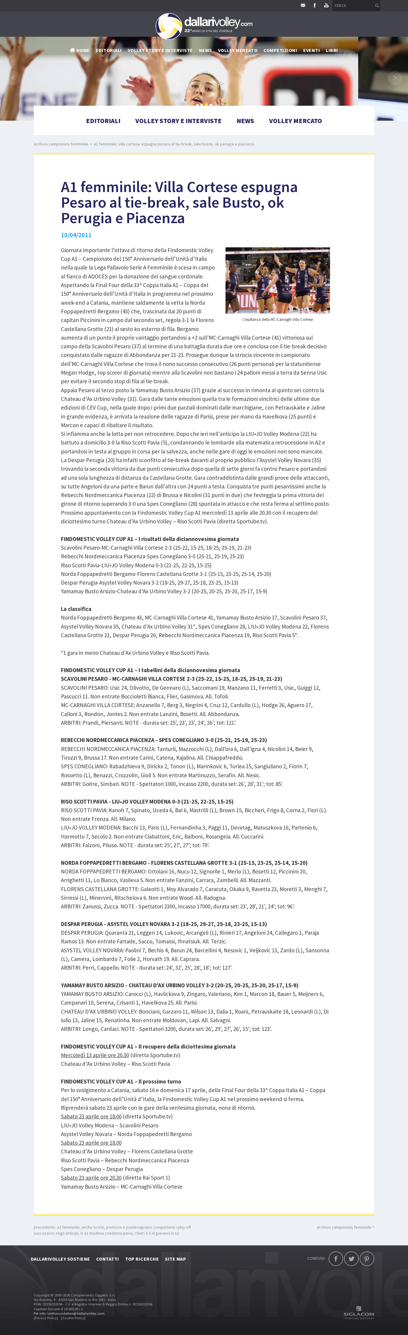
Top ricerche (142, 1259)
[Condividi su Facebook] (336, 1258)
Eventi (311, 50)
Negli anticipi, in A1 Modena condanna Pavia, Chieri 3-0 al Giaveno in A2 (117, 1233)
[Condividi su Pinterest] (367, 1258)
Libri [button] (332, 50)
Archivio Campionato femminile (61, 144)
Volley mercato (238, 50)
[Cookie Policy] (73, 1318)
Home (83, 50)
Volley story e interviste (160, 50)
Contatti (107, 1259)
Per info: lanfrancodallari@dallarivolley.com (69, 1313)
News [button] (205, 50)
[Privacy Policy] (46, 1318)
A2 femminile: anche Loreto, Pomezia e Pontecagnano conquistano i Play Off (124, 1227)
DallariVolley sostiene (60, 1259)
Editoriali (109, 50)
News (245, 121)
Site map (175, 1259)
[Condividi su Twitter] (351, 1258)
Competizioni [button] (280, 50)
